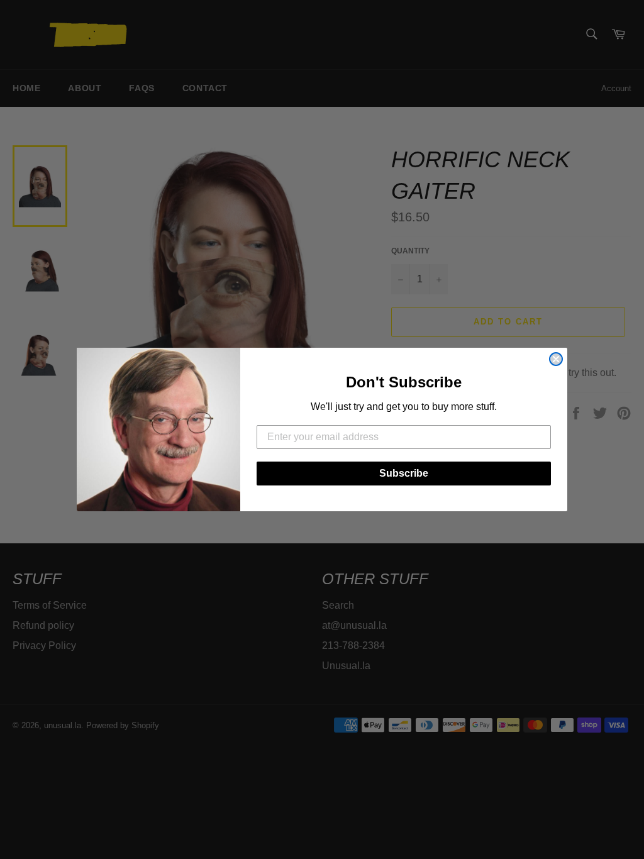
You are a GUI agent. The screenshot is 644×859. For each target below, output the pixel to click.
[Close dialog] (556, 359)
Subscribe (403, 473)
